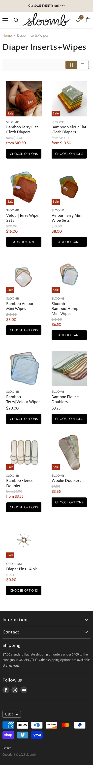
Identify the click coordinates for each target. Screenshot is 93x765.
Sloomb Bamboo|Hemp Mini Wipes (65, 308)
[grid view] (71, 65)
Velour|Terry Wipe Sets (22, 218)
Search (6, 748)
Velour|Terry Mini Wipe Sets (67, 218)
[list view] (83, 65)
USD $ (9, 714)
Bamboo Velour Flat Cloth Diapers (69, 130)
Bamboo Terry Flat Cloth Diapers (22, 130)
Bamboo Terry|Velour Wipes (23, 399)
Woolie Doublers (66, 480)
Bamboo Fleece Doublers (65, 399)
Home (7, 35)
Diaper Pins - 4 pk (21, 569)
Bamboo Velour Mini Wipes (19, 306)
